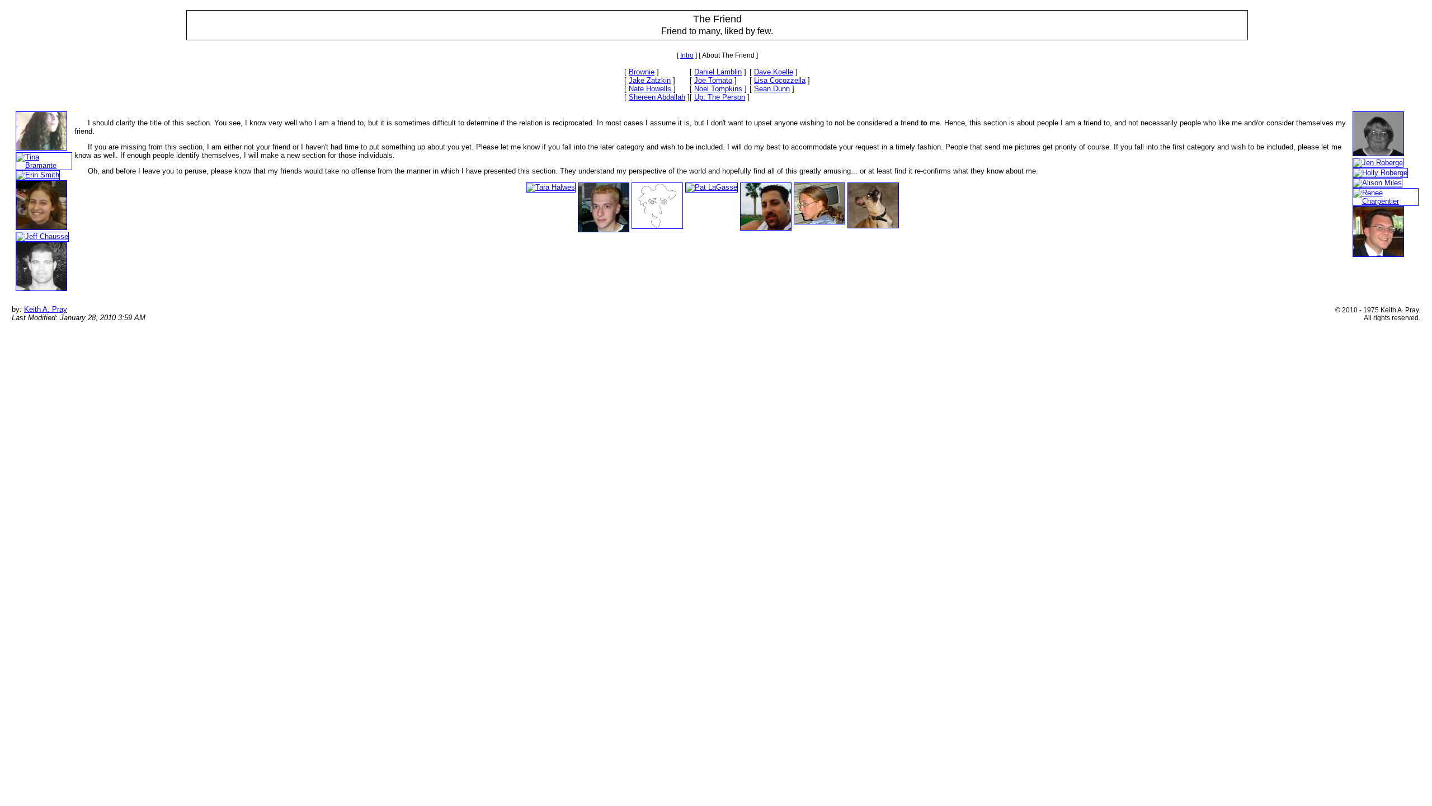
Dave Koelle (773, 72)
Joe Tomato (713, 80)
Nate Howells (650, 89)
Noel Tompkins (718, 89)
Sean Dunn (772, 89)
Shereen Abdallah (657, 97)
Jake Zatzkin (650, 80)
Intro (687, 55)
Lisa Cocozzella (779, 80)
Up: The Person (719, 97)
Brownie (641, 72)
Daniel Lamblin (718, 72)
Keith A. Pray (45, 309)
